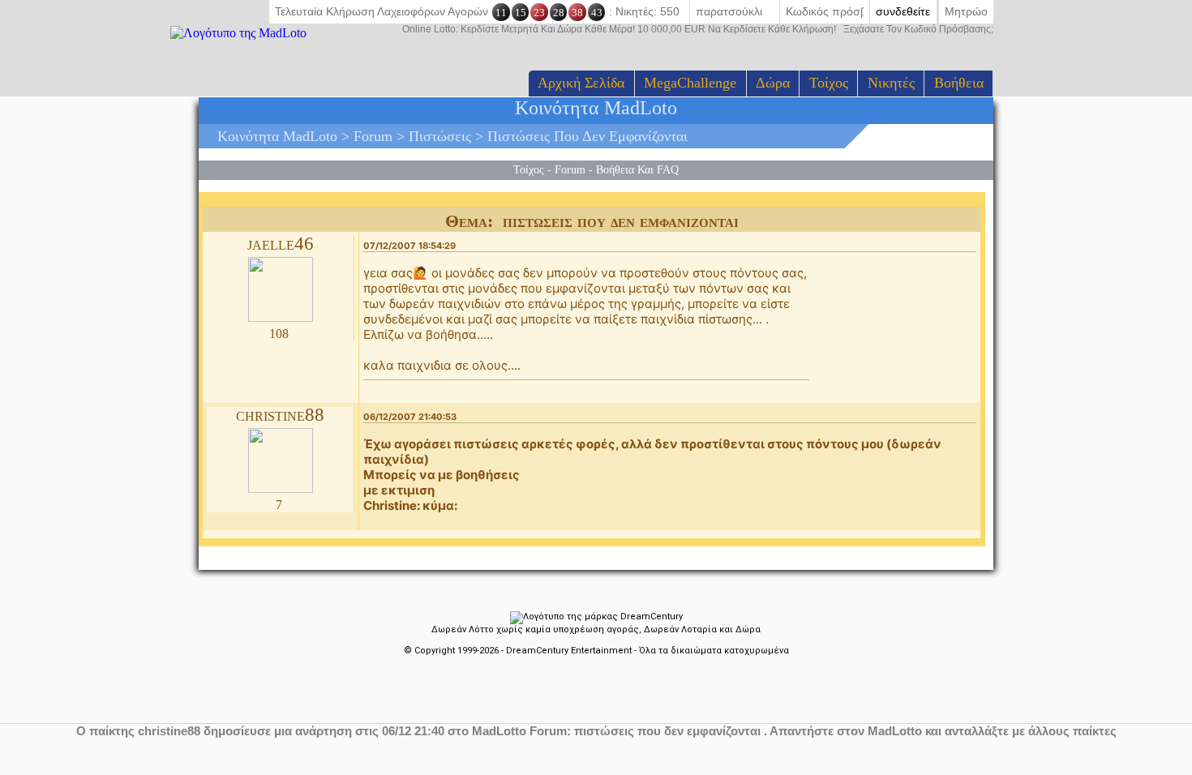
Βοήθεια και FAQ (637, 169)
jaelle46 (280, 243)
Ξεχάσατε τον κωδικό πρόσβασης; (697, 29)
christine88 (280, 415)
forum (373, 136)
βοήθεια (959, 83)
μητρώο (966, 11)
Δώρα (773, 83)
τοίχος (828, 83)
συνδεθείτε (903, 11)
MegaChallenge (690, 83)
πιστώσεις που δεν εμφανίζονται (587, 136)
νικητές (891, 83)
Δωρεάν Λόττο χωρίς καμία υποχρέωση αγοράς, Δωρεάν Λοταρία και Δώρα (596, 629)
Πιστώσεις (440, 136)
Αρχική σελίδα (581, 83)
